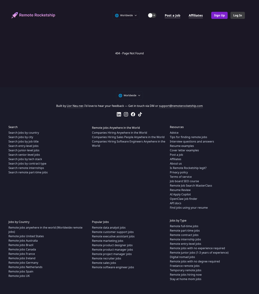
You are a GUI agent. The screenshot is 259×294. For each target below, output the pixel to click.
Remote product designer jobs (112, 245)
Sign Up (219, 15)
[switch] (152, 15)
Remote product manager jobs (112, 249)
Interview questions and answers (192, 141)
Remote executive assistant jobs (113, 236)
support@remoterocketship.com (181, 106)
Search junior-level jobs (23, 150)
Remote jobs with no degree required (195, 261)
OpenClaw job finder (183, 199)
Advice (174, 133)
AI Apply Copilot (180, 194)
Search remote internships (26, 168)
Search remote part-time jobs (28, 172)
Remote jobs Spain (20, 271)
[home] (33, 15)
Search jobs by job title (23, 141)
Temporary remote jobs (185, 270)
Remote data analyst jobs (109, 227)
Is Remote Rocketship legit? (188, 168)
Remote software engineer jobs (113, 267)
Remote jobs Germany (23, 263)
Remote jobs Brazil (20, 245)
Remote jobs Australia (23, 241)
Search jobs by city (20, 137)
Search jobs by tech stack (25, 159)
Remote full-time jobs (184, 226)
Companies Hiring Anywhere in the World (119, 133)
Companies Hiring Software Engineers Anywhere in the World (128, 144)
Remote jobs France (21, 254)
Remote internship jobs (185, 239)
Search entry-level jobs (23, 146)
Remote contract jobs (184, 235)
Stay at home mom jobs (185, 279)
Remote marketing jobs (107, 241)
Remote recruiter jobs (106, 258)
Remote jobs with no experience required (197, 248)
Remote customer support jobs (113, 232)
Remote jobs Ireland (21, 258)
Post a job (176, 155)
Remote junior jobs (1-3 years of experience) (199, 252)
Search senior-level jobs (24, 155)
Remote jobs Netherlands (25, 267)
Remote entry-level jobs (185, 244)
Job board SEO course (184, 181)
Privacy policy (179, 172)
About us (176, 163)
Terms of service (181, 177)
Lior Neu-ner (75, 106)
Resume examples (182, 146)
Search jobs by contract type (27, 163)
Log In (237, 15)
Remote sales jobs (104, 263)
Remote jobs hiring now (186, 275)
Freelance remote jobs (185, 266)
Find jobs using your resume (189, 208)
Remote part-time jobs (185, 230)
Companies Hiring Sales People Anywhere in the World (128, 137)
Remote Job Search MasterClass (191, 185)
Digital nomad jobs (182, 257)
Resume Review (180, 190)
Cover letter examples (184, 150)
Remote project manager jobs (112, 254)
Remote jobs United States (26, 236)
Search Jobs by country (23, 133)
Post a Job (172, 15)
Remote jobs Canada (22, 249)
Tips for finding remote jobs (188, 137)
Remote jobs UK (19, 276)
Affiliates (196, 15)
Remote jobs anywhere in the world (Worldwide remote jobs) (45, 230)
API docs (175, 203)
